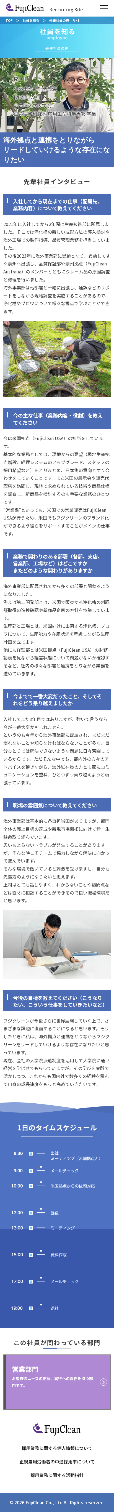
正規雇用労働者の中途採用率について (57, 1461)
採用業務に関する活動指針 (57, 1475)
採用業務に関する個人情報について (57, 1448)
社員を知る (31, 20)
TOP (9, 20)
